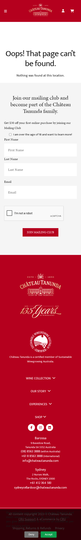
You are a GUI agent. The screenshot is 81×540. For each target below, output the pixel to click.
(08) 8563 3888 (30, 451)
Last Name (11, 159)
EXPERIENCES (38, 404)
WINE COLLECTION (39, 378)
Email (7, 181)
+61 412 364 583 (40, 483)
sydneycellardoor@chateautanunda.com (40, 487)
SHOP (38, 417)
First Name (11, 139)
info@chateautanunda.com (40, 461)
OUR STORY (39, 391)
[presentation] (34, 213)
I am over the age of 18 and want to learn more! (42, 134)
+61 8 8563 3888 (32, 456)
